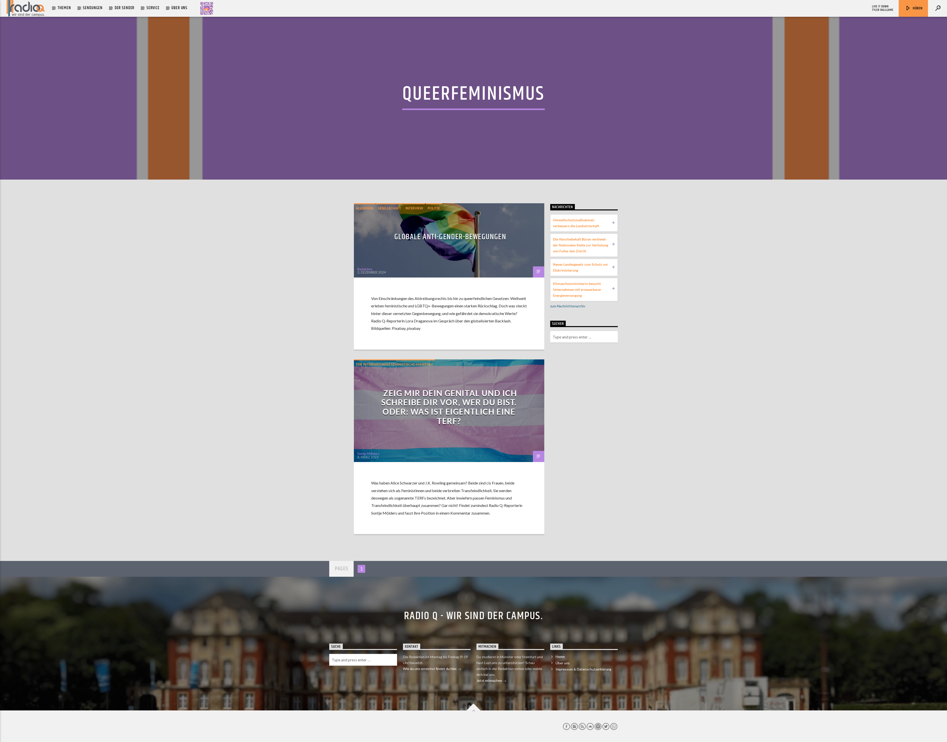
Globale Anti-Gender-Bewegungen (450, 237)
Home (560, 656)
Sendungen (93, 8)
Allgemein (364, 208)
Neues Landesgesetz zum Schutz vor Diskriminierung (580, 267)
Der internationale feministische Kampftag (394, 364)
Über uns (179, 8)
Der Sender (125, 8)
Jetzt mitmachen (489, 680)
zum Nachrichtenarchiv (567, 306)
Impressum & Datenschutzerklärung (583, 669)
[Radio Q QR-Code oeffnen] (206, 8)
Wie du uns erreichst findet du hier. (430, 669)
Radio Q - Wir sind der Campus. (473, 616)
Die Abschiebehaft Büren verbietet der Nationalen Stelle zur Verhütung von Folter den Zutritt (580, 245)
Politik (434, 208)
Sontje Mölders (368, 454)
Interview (414, 208)
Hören (917, 8)
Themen (64, 8)
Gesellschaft (389, 208)
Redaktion (364, 269)
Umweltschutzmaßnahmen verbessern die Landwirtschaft (576, 223)
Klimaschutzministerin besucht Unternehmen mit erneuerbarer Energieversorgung (577, 289)
